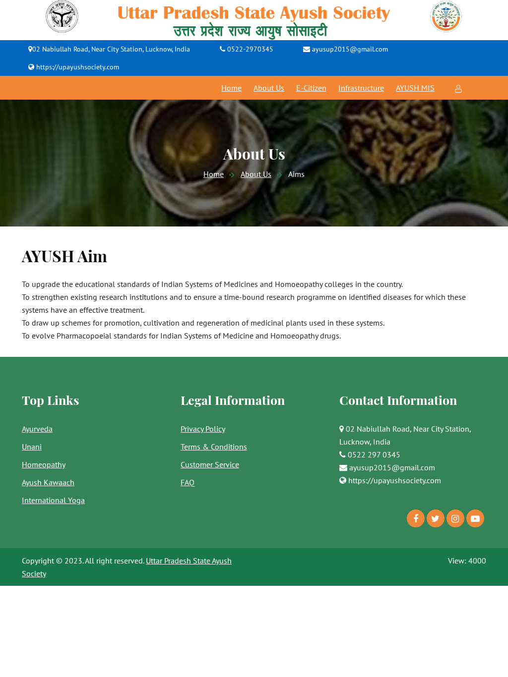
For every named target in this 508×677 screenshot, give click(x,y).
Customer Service (210, 464)
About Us (269, 88)
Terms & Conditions (214, 446)
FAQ (187, 482)
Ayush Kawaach (48, 482)
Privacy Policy (203, 429)
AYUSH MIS (415, 88)
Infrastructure (361, 88)
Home (231, 88)
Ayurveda (37, 429)
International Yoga (53, 500)
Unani (32, 446)
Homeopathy (43, 464)
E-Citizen (311, 88)
